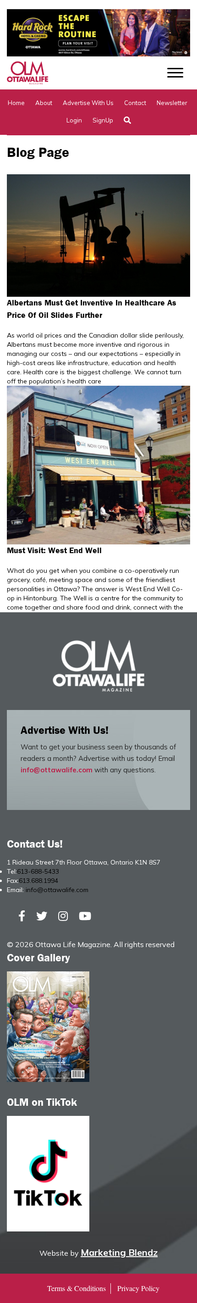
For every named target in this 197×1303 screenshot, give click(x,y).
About (43, 102)
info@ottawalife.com (57, 769)
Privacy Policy (138, 1288)
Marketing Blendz (119, 1252)
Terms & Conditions (76, 1288)
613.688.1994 (38, 880)
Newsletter (172, 102)
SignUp (103, 120)
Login (74, 120)
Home (16, 102)
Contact (135, 102)
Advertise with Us (88, 102)
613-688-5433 (38, 871)
